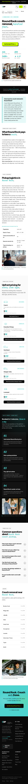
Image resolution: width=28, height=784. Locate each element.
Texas (16, 11)
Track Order (18, 762)
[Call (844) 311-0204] (17, 6)
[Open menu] (24, 6)
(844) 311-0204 (15, 709)
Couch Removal (18, 724)
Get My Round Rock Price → (14, 706)
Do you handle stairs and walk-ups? (13, 575)
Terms (7, 781)
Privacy (3, 781)
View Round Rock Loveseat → (14, 402)
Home (3, 11)
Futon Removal (18, 741)
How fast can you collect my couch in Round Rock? (13, 550)
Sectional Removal (19, 731)
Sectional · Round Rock (7, 760)
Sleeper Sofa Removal (20, 733)
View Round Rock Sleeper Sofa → (14, 381)
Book (21, 6)
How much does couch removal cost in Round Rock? (13, 544)
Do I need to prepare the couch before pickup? (13, 556)
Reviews (17, 757)
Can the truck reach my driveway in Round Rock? (13, 563)
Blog (16, 764)
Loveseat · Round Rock (7, 767)
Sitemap (11, 781)
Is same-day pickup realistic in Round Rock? (13, 569)
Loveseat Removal (19, 736)
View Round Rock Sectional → (14, 361)
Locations (9, 11)
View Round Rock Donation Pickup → (14, 339)
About (16, 754)
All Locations (5, 769)
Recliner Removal (19, 738)
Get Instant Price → (10, 44)
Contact (17, 759)
